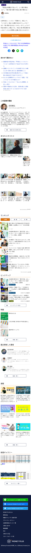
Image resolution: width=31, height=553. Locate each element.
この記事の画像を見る (15, 40)
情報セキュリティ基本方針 (10, 517)
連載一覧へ (16, 445)
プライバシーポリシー (9, 520)
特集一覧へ (16, 339)
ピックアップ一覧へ (15, 305)
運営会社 (5, 515)
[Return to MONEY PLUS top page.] (15, 1)
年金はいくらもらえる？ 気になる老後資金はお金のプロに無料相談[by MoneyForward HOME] (16, 45)
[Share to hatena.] (22, 50)
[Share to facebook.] (9, 50)
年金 (2, 17)
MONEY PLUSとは (7, 512)
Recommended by (23, 209)
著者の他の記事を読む (15, 130)
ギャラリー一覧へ (15, 483)
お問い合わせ (6, 525)
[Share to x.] (13, 50)
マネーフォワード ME (8, 536)
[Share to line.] (17, 50)
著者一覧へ (16, 376)
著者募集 (5, 528)
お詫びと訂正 (6, 533)
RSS (4, 531)
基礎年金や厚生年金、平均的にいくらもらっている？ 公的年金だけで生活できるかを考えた (15, 64)
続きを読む (15, 36)
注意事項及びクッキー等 (9, 523)
